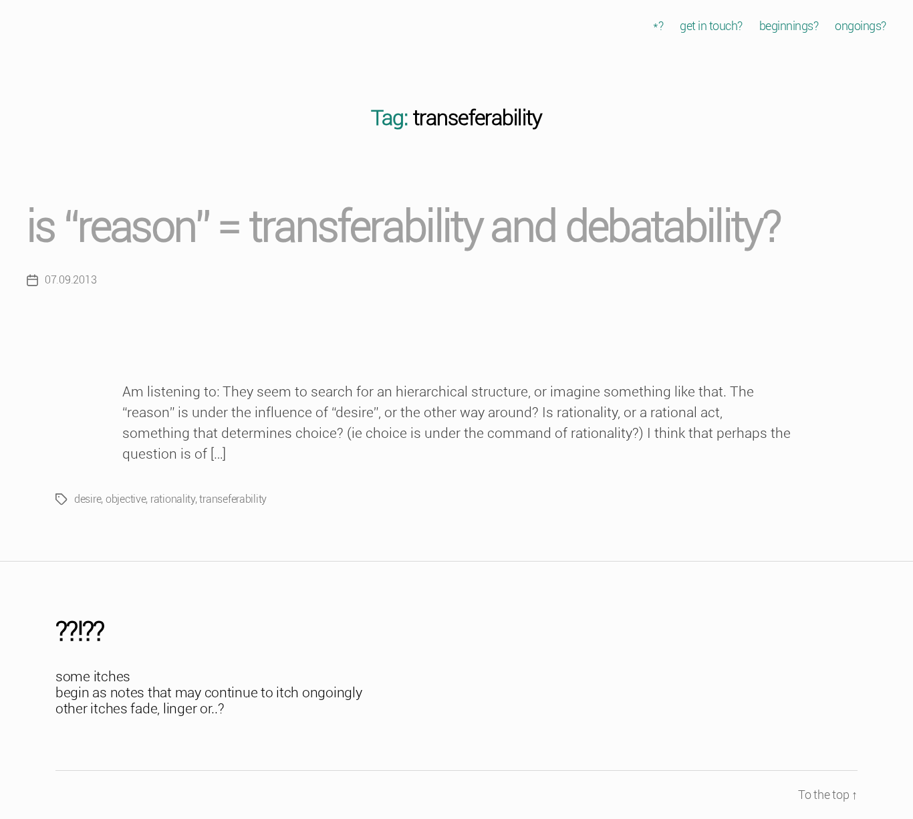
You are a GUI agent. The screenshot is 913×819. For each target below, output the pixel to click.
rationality (172, 499)
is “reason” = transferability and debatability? (403, 227)
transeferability (233, 499)
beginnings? (789, 26)
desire (87, 499)
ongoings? (860, 26)
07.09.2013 (70, 279)
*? (658, 26)
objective (126, 499)
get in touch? (711, 26)
